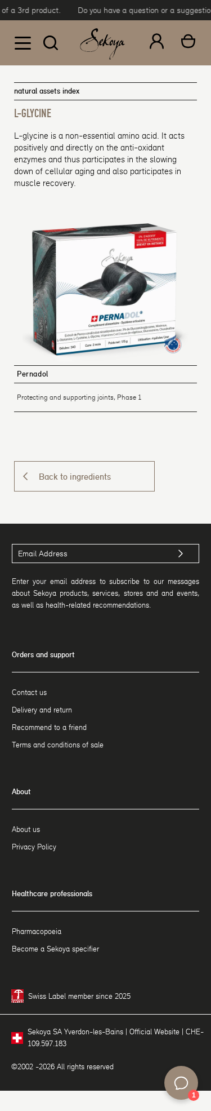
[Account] (156, 43)
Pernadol (32, 374)
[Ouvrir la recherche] (50, 42)
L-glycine (32, 114)
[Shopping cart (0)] (188, 43)
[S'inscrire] (181, 553)
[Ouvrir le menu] (22, 43)
